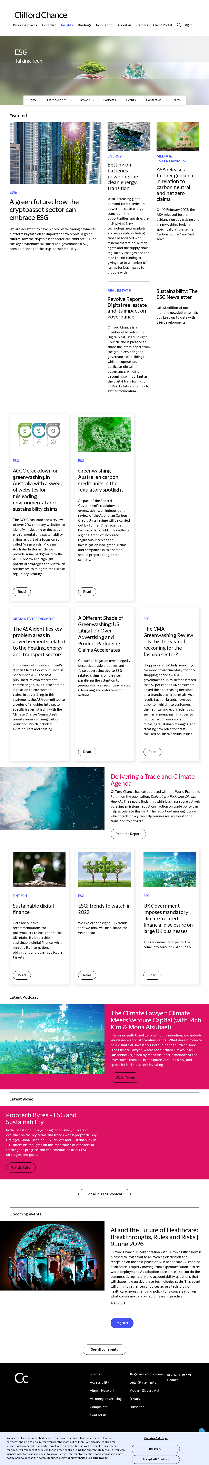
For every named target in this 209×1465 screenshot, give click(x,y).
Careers (142, 25)
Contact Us (153, 100)
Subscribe (136, 1407)
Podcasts (109, 100)
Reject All (155, 1448)
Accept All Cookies (156, 1459)
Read (22, 592)
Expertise (49, 25)
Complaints (98, 1407)
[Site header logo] (96, 15)
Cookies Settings (156, 1438)
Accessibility (99, 1382)
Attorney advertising (106, 1399)
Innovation (104, 25)
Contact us (98, 1415)
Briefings (84, 25)
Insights (67, 25)
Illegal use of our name (146, 1374)
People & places (25, 25)
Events (131, 100)
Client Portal (162, 25)
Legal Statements (142, 1382)
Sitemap (96, 1374)
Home (33, 100)
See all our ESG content (104, 1194)
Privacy (134, 1399)
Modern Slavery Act (144, 1391)
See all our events (104, 1349)
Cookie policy (98, 1458)
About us (124, 25)
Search (179, 25)
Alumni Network (102, 1391)
